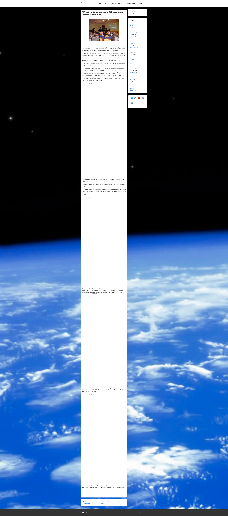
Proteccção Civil (133, 70)
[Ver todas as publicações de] (82, 17)
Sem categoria (132, 83)
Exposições (132, 54)
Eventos (131, 50)
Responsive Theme (141, 512)
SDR (131, 81)
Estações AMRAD (131, 3)
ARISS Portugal (133, 32)
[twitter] (86, 512)
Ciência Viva (132, 34)
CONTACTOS (142, 3)
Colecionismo (132, 36)
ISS (130, 61)
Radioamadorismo (133, 74)
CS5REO (131, 41)
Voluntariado (132, 90)
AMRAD (99, 3)
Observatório (132, 68)
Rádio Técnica (132, 72)
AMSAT (131, 25)
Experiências (132, 52)
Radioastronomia (133, 77)
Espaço (131, 45)
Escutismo (132, 43)
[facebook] (83, 512)
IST (130, 63)
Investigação (132, 59)
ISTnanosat (132, 65)
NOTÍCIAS (107, 3)
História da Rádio (133, 56)
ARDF (131, 27)
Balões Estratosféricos (134, 47)
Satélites (131, 79)
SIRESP (131, 86)
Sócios (131, 88)
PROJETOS (121, 3)
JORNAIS (114, 3)
